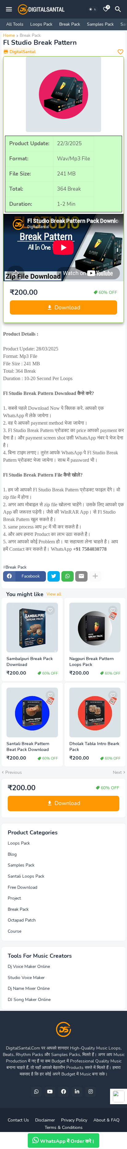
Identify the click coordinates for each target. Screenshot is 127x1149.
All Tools (14, 24)
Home (9, 35)
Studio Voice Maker (26, 978)
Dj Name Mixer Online (29, 988)
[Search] (119, 9)
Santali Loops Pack (26, 876)
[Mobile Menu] (9, 9)
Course (14, 931)
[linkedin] (77, 1092)
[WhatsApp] (67, 576)
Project (14, 898)
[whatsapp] (36, 1092)
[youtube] (50, 1092)
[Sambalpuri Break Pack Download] (32, 627)
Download (67, 307)
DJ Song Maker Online (29, 1000)
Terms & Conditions (64, 1127)
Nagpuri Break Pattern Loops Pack (91, 662)
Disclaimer (45, 1120)
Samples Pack (100, 24)
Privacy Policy (74, 1120)
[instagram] (90, 1092)
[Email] (81, 576)
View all (54, 594)
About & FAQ (106, 1120)
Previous (13, 772)
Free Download (22, 887)
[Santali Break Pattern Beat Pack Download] (32, 712)
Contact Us (18, 1120)
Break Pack (69, 24)
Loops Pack (41, 24)
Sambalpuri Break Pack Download (29, 662)
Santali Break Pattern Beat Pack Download (27, 747)
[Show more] (95, 576)
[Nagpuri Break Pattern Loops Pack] (95, 627)
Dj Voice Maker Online (29, 966)
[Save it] (120, 52)
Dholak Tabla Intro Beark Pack (94, 747)
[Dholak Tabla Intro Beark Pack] (95, 712)
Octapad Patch (22, 920)
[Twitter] (53, 576)
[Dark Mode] (93, 9)
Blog (12, 854)
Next (117, 772)
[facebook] (63, 1092)
